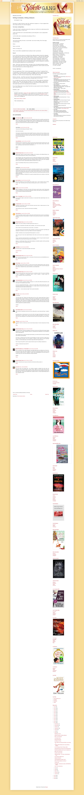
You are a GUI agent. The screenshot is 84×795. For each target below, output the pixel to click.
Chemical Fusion (18, 250)
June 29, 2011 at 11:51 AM (28, 152)
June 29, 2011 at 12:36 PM (23, 187)
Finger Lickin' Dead (24, 110)
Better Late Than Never (58, 751)
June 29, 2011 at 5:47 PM (28, 255)
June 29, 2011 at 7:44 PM (28, 271)
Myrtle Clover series (39, 110)
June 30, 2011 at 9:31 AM (28, 328)
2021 (55, 708)
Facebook (54, 161)
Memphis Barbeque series (31, 110)
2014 (55, 718)
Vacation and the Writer (58, 752)
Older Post (47, 394)
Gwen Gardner (18, 180)
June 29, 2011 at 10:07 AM (24, 127)
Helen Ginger (18, 263)
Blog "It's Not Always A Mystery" (58, 268)
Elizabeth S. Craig (18, 110)
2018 (55, 712)
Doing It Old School (58, 739)
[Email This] (29, 109)
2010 (55, 775)
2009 (55, 776)
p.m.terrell (17, 366)
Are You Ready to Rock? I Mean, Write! (61, 747)
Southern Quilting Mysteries (20, 111)
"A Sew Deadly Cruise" (65, 108)
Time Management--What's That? (60, 759)
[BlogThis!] (30, 109)
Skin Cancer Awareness (59, 766)
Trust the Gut (57, 762)
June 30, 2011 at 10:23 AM (33, 348)
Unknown (17, 321)
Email (54, 202)
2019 (55, 711)
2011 (55, 722)
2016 (55, 715)
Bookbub (54, 356)
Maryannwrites (18, 213)
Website (54, 159)
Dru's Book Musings (56, 382)
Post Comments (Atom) (21, 396)
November (56, 725)
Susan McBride (18, 141)
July (55, 731)
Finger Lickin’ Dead (27, 92)
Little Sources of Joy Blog (57, 205)
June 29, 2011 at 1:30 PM (26, 203)
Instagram (54, 212)
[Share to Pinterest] (34, 109)
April (55, 769)
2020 (55, 709)
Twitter (54, 160)
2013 (55, 719)
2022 (55, 706)
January (56, 773)
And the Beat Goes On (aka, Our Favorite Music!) (63, 748)
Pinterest (54, 585)
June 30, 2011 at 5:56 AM (27, 309)
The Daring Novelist (19, 280)
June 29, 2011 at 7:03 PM (25, 263)
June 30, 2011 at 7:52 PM (28, 360)
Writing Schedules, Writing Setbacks (61, 735)
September (57, 728)
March (56, 770)
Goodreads (54, 500)
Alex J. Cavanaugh (19, 196)
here (55, 121)
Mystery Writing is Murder (21, 98)
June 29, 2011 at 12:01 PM (25, 180)
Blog (53, 242)
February (56, 772)
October (56, 726)
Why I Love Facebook (58, 736)
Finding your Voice (58, 733)
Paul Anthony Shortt (19, 309)
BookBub (55, 699)
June (56, 732)
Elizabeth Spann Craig (19, 152)
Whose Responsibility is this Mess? (60, 760)
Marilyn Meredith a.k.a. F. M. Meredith (22, 348)
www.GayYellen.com (57, 698)
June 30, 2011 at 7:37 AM (23, 321)
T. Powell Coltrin (18, 203)
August (56, 729)
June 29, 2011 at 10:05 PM (27, 280)
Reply (17, 124)
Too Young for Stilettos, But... (59, 756)
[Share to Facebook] (32, 109)
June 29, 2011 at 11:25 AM (25, 141)
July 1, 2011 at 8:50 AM (23, 366)
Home (31, 394)
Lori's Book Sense (58, 738)
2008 (55, 778)
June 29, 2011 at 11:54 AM (24, 167)
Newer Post (15, 394)
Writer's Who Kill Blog (56, 204)
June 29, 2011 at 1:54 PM (25, 213)
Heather (17, 187)
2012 (55, 721)
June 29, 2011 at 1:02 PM (27, 196)
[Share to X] (31, 109)
